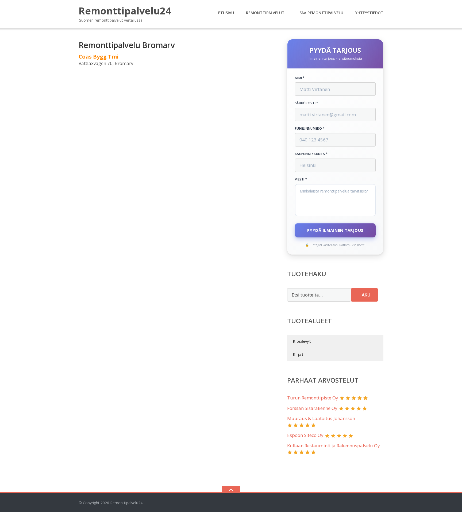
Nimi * (300, 78)
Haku (364, 295)
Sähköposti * (306, 103)
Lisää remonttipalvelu (320, 12)
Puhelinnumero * (310, 128)
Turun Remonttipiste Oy (312, 398)
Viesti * (301, 179)
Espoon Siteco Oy (305, 435)
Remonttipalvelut (265, 12)
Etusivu (226, 12)
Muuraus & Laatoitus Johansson (321, 418)
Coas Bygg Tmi (99, 56)
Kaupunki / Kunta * (311, 154)
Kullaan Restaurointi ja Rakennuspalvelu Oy (333, 445)
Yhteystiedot (369, 12)
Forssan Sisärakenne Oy (312, 408)
